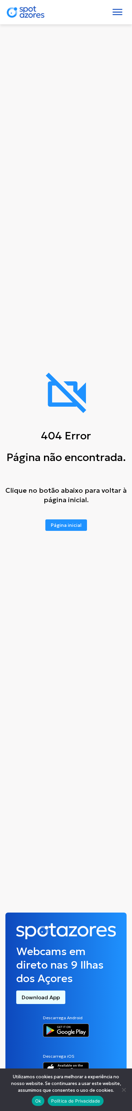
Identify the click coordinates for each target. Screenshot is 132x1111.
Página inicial (66, 525)
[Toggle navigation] (117, 12)
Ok (38, 1101)
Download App (41, 997)
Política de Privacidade (75, 1101)
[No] (123, 1089)
